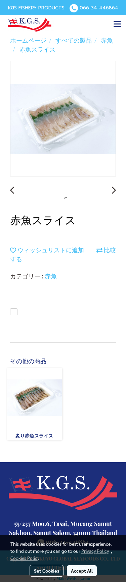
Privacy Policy (95, 551)
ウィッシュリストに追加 (50, 250)
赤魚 (51, 276)
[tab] (13, 311)
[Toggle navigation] (117, 24)
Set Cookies (46, 571)
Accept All (82, 571)
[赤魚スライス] (63, 119)
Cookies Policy (24, 558)
